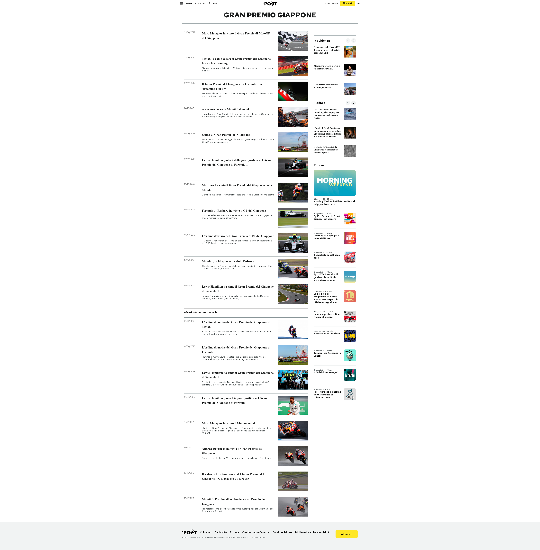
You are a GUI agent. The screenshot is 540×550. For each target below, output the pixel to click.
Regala (335, 3)
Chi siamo (205, 532)
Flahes (319, 103)
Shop (327, 3)
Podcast (202, 3)
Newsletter (191, 3)
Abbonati (348, 3)
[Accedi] (358, 3)
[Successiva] (353, 40)
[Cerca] (210, 3)
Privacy (234, 532)
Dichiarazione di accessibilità (312, 532)
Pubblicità (221, 532)
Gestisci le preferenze (255, 532)
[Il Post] (270, 3)
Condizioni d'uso (282, 532)
